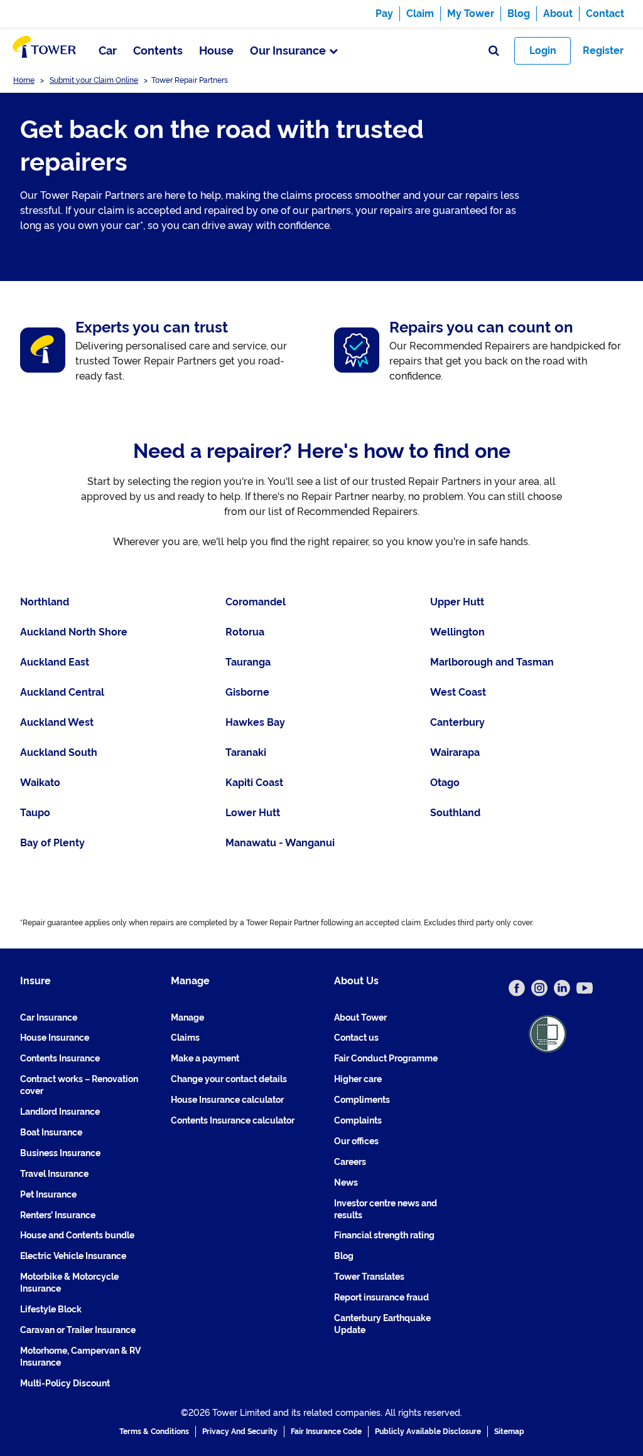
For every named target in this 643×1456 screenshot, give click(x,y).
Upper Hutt (457, 602)
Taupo (35, 813)
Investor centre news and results (385, 1209)
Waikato (40, 783)
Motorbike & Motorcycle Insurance (69, 1283)
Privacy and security (240, 1431)
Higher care (358, 1079)
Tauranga (248, 662)
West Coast (458, 692)
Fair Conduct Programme (386, 1058)
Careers (350, 1162)
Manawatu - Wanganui (280, 843)
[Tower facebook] (516, 988)
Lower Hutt (252, 813)
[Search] (493, 51)
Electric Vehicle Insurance (73, 1256)
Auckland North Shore (73, 632)
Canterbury (457, 722)
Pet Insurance (48, 1194)
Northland (44, 602)
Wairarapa (455, 752)
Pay (384, 13)
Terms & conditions (154, 1431)
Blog (518, 13)
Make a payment (205, 1058)
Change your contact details (229, 1079)
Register (603, 50)
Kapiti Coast (254, 783)
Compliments (362, 1100)
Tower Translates (369, 1277)
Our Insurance (288, 50)
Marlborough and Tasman (492, 662)
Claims (185, 1038)
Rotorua (244, 632)
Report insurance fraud (381, 1297)
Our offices (356, 1141)
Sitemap (509, 1431)
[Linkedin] (562, 988)
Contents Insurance (60, 1058)
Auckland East (54, 662)
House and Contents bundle (77, 1235)
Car (108, 50)
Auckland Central (62, 692)
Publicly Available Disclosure (428, 1431)
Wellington (457, 632)
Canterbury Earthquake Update (382, 1324)
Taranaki (245, 752)
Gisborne (247, 692)
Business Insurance (60, 1153)
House (216, 50)
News (346, 1182)
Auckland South (58, 752)
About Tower (360, 1017)
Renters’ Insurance (57, 1215)
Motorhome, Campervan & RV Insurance (80, 1357)
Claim (420, 13)
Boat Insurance (51, 1132)
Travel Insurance (54, 1174)
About (558, 13)
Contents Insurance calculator (232, 1120)
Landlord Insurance (60, 1112)
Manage (187, 1017)
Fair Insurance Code (326, 1431)
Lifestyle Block (51, 1309)
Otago (445, 783)
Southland (455, 813)
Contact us (356, 1038)
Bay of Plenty (52, 843)
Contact (605, 13)
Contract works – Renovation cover (79, 1085)
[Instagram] (539, 988)
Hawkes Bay (255, 722)
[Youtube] (584, 988)
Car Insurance (48, 1017)
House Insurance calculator (227, 1100)
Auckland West (57, 722)
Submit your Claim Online (94, 80)
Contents (158, 50)
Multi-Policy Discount (65, 1383)
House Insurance (54, 1038)
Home (24, 80)
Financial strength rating (384, 1235)
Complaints (358, 1120)
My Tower (470, 13)
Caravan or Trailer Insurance (78, 1330)
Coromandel (255, 602)
